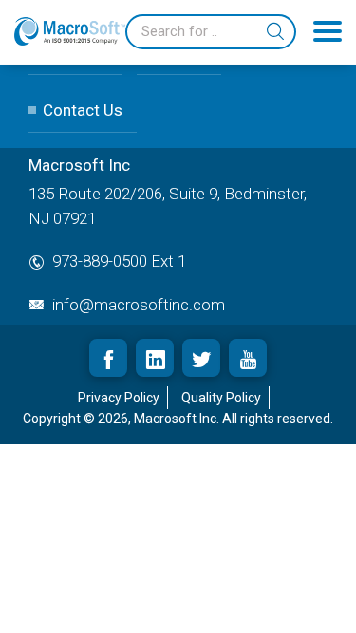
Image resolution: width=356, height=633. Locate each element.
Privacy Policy (118, 397)
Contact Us (82, 110)
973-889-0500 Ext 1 (119, 260)
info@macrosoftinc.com (138, 304)
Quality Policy (221, 397)
